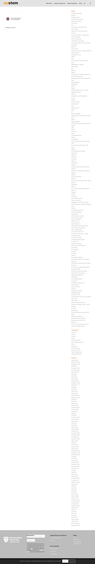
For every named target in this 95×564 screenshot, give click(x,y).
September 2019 (75, 439)
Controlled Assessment (77, 19)
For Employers (75, 249)
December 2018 (75, 450)
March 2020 (74, 427)
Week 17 (73, 186)
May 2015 (74, 513)
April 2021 (74, 415)
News (72, 344)
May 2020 (74, 423)
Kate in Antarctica (75, 223)
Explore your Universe (76, 316)
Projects (73, 33)
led (72, 25)
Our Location (74, 29)
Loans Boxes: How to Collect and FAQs (81, 50)
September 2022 (75, 397)
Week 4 (73, 100)
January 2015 (74, 521)
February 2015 (75, 519)
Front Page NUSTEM (76, 279)
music (72, 105)
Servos (73, 98)
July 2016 (73, 486)
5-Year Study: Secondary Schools (79, 60)
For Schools (74, 281)
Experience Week (75, 269)
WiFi (72, 58)
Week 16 (73, 182)
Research (73, 70)
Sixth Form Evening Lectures (78, 302)
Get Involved (74, 48)
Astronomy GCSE (75, 294)
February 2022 (75, 405)
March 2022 (74, 403)
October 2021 (75, 409)
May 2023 (74, 387)
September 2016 (75, 482)
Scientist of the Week (76, 290)
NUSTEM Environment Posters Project (81, 180)
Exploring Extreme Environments (79, 225)
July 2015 (73, 509)
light (72, 80)
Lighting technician (76, 92)
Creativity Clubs (75, 102)
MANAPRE (74, 184)
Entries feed (76, 539)
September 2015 (75, 505)
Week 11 (73, 161)
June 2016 (73, 488)
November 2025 (75, 362)
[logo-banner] (11, 3)
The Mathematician (76, 135)
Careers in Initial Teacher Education (80, 166)
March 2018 (74, 460)
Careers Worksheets (76, 212)
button (73, 88)
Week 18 (73, 190)
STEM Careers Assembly (77, 216)
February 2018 (75, 462)
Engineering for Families (77, 64)
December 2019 (75, 433)
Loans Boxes (74, 162)
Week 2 (73, 72)
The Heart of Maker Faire (77, 282)
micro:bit (73, 308)
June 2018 (73, 458)
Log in (74, 537)
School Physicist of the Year (78, 273)
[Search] (84, 3)
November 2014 (75, 525)
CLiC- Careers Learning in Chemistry (80, 188)
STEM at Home (75, 221)
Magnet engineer (75, 121)
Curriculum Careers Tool (77, 231)
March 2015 (74, 517)
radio (72, 127)
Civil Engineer (74, 139)
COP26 (73, 194)
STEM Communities (76, 39)
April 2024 (74, 376)
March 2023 (74, 391)
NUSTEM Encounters (76, 198)
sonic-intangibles (75, 37)
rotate (72, 133)
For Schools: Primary (76, 237)
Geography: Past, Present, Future (79, 202)
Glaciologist (74, 66)
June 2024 (73, 374)
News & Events (75, 284)
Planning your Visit (76, 54)
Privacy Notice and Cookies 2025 (79, 145)
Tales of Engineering (76, 229)
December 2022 (75, 395)
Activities (73, 251)
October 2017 (75, 468)
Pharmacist (74, 153)
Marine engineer (75, 82)
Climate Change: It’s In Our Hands (79, 90)
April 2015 (74, 515)
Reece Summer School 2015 (78, 318)
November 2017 (75, 466)
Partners (73, 94)
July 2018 (73, 456)
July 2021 (73, 413)
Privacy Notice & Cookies (55, 538)
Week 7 (73, 129)
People (73, 125)
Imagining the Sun (75, 292)
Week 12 (73, 165)
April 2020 (74, 425)
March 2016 (74, 494)
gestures (73, 46)
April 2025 (74, 366)
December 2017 (75, 464)
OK (65, 561)
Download (74, 45)
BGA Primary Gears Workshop (79, 271)
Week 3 (73, 86)
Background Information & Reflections (81, 78)
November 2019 (75, 435)
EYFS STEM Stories (76, 176)
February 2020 (75, 429)
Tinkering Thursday (76, 354)
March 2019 (74, 444)
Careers (73, 255)
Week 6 (73, 119)
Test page (73, 159)
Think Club (74, 298)
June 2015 (73, 511)
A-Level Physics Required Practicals (80, 267)
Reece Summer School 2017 (78, 320)
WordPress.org (77, 543)
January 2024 (74, 380)
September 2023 (75, 383)
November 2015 (75, 501)
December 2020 (75, 417)
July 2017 (73, 470)
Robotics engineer (76, 113)
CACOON (74, 196)
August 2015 (74, 507)
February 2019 (75, 446)
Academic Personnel (76, 13)
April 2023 (74, 389)
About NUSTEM (75, 286)
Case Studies (74, 214)
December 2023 (75, 381)
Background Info (75, 17)
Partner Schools (75, 107)
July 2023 (73, 385)
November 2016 (75, 478)
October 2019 (75, 437)
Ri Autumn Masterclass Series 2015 (80, 312)
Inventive (73, 192)
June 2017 (73, 472)
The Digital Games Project (78, 239)
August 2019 (74, 441)
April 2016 (74, 492)
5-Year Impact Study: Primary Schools (80, 42)
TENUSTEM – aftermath (77, 41)
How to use (74, 23)
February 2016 (75, 496)
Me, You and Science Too (77, 210)
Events (73, 338)
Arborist (73, 15)
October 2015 (75, 503)
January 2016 (74, 498)
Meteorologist (75, 52)
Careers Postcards (76, 200)
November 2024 (75, 370)
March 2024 (74, 378)
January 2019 (74, 448)
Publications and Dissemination (79, 96)
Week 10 (73, 155)
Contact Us (74, 157)
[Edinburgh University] (14, 19)
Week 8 (73, 137)
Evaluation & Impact (76, 21)
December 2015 (75, 500)
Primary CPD (74, 241)
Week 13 (73, 168)
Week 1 (73, 56)
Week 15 (73, 178)
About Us (73, 288)
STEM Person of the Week (78, 227)
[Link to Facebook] (90, 3)
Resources (74, 253)
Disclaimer (74, 131)
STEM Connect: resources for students (81, 296)
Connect (73, 208)
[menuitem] (49, 3)
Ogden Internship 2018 (77, 275)
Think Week (74, 300)
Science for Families (76, 243)
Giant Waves (74, 277)
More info (72, 561)
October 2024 (75, 372)
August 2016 (74, 484)
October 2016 (75, 480)
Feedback (73, 322)
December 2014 (75, 523)
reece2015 (74, 346)
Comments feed (77, 541)
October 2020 (75, 419)
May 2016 (74, 490)
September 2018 (75, 454)
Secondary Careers (76, 235)
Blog (72, 62)
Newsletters (74, 84)
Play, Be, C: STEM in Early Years (79, 31)
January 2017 (74, 476)
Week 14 (73, 174)
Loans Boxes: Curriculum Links (79, 27)
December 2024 (75, 368)
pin (72, 111)
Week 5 (73, 109)
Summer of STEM (75, 220)
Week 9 (73, 149)
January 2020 (74, 431)
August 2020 (74, 421)
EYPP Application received (78, 151)
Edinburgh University (10, 27)
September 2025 (75, 364)
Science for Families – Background (80, 35)
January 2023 (74, 393)
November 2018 (75, 452)
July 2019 (73, 442)
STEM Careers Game (76, 218)
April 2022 (74, 401)
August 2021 (74, 411)
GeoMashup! (74, 310)
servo (72, 147)
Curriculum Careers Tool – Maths (79, 233)
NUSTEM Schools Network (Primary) (80, 123)
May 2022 (74, 399)
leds (72, 68)
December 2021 (75, 407)
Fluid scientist (74, 104)
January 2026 (74, 360)
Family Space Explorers (77, 257)
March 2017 (74, 474)
